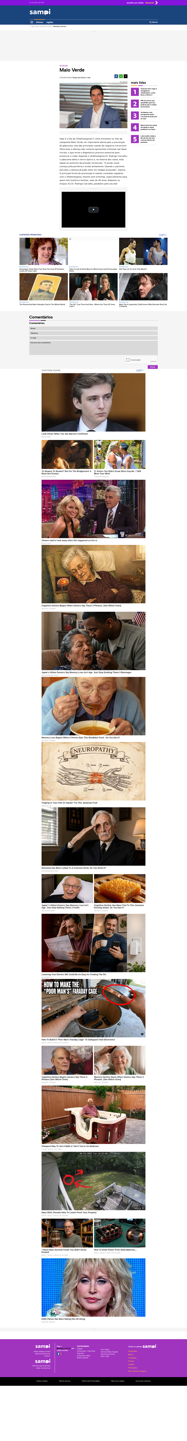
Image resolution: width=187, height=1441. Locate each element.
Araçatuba (132, 1351)
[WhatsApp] (121, 76)
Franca (131, 1361)
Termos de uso (64, 1381)
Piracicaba (132, 1368)
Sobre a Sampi (42, 1381)
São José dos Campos (137, 1371)
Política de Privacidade (91, 1381)
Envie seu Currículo (143, 1381)
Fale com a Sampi (117, 1381)
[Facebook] (116, 76)
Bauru (130, 1354)
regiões (49, 22)
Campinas (132, 1358)
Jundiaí (131, 1364)
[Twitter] (125, 76)
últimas (39, 22)
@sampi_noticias (64, 1348)
